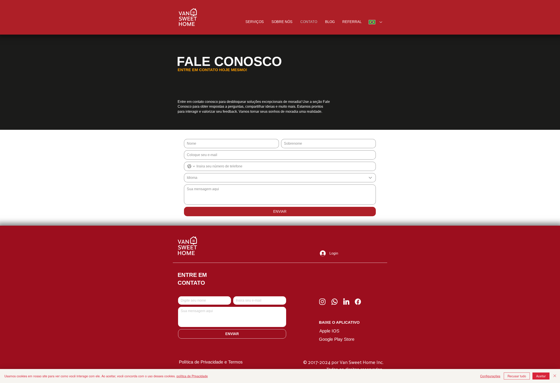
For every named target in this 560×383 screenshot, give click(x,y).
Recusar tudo (517, 376)
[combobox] (280, 177)
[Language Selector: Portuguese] (374, 22)
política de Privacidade (192, 376)
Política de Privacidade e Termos (211, 362)
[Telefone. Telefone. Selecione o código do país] (191, 166)
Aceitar (541, 376)
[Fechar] (554, 375)
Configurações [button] (490, 376)
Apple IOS (329, 331)
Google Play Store (336, 339)
